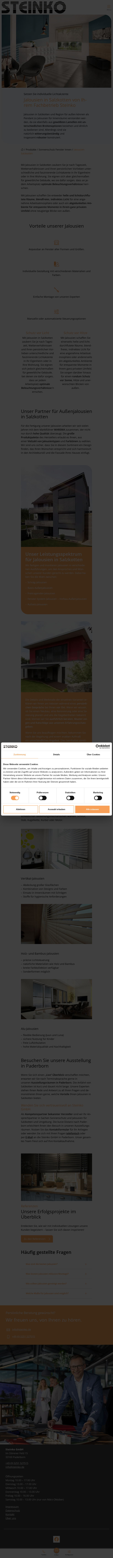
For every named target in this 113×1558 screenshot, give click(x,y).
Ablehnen (20, 809)
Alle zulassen (92, 809)
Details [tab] (56, 754)
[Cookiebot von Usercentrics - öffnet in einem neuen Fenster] (98, 747)
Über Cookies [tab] (93, 754)
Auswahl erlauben (56, 809)
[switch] (43, 798)
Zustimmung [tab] (20, 754)
